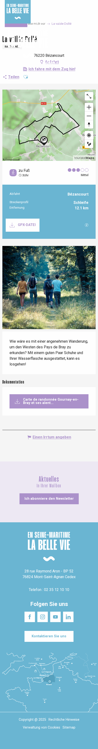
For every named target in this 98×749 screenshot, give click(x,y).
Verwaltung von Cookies (41, 727)
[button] (90, 44)
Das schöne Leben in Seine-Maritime (48, 7)
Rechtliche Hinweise (64, 720)
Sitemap (69, 727)
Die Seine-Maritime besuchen (76, 9)
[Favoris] (79, 44)
